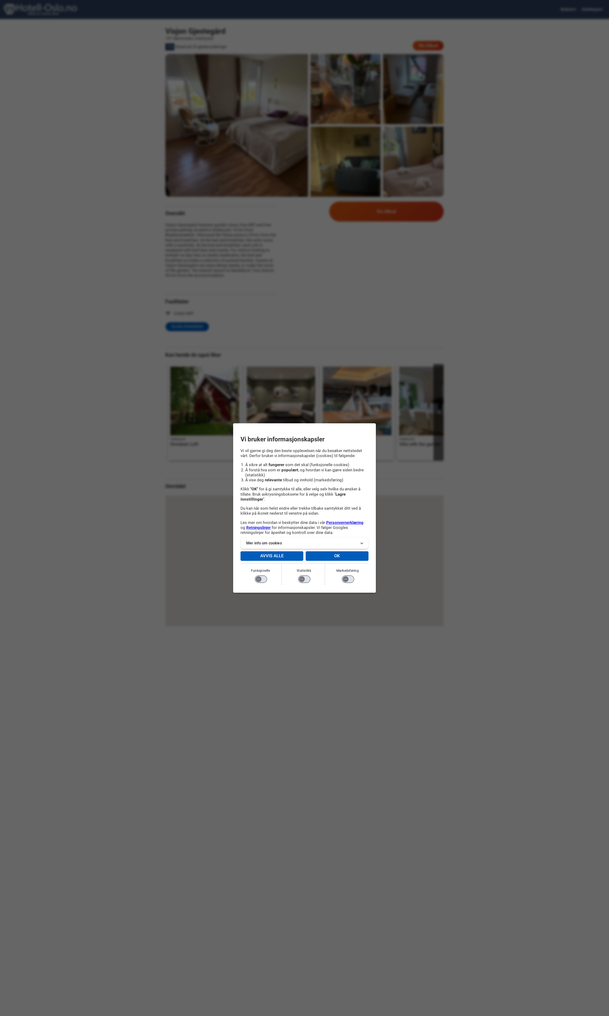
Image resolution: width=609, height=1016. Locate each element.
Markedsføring (347, 570)
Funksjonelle (260, 570)
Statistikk (304, 570)
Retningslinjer (258, 527)
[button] (304, 543)
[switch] (261, 579)
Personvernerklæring (344, 522)
